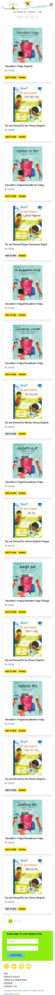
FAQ (6, 973)
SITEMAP (8, 983)
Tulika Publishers (23, 990)
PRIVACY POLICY (12, 976)
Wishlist (22, 77)
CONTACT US (10, 986)
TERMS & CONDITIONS (15, 979)
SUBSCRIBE (15, 955)
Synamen (16, 994)
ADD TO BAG (10, 77)
